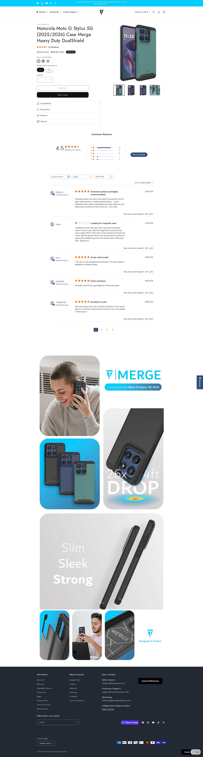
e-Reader (73, 696)
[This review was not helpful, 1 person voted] (150, 214)
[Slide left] (110, 90)
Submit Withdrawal (150, 681)
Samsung (73, 692)
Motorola (73, 688)
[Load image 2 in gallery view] (131, 90)
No (41, 70)
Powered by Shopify (60, 751)
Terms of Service (44, 705)
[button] (153, 12)
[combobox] (82, 177)
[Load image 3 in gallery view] (143, 90)
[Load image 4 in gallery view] (154, 90)
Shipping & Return (44, 688)
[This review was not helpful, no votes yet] (150, 272)
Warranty (41, 684)
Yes (50, 70)
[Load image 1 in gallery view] (119, 90)
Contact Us (41, 692)
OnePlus (72, 684)
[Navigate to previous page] (90, 330)
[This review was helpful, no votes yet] (146, 214)
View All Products (76, 701)
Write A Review (139, 155)
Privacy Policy (42, 701)
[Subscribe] (76, 722)
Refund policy (42, 709)
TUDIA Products (48, 751)
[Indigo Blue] (48, 61)
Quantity (40, 75)
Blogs (39, 696)
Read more (84, 241)
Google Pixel (74, 680)
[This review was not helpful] (150, 248)
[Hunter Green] (38, 61)
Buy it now (63, 95)
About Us (40, 680)
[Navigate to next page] (113, 330)
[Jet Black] (43, 61)
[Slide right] (163, 90)
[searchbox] (58, 177)
